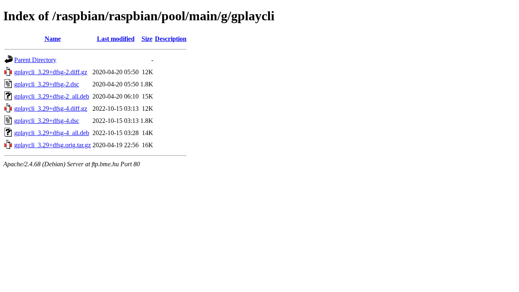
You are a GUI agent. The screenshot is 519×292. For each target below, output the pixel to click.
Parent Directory (35, 59)
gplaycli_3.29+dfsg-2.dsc (46, 84)
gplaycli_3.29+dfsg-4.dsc (46, 120)
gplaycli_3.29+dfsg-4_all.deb (51, 132)
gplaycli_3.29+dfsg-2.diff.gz (50, 72)
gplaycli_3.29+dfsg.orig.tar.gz (52, 145)
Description (171, 38)
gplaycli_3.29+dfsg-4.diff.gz (50, 108)
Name (53, 38)
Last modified (116, 38)
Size (147, 38)
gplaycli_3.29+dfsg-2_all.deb (51, 96)
